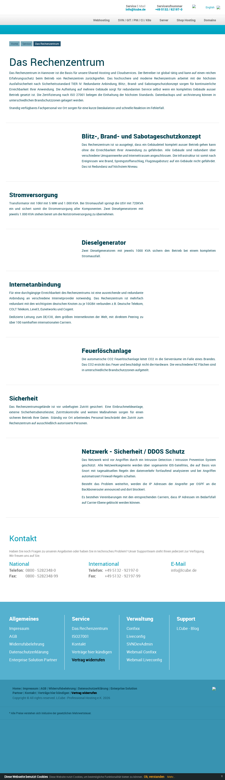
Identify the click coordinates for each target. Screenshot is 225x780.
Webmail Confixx (141, 651)
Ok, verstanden (154, 777)
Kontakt (79, 644)
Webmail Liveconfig (144, 659)
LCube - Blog (188, 628)
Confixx (133, 628)
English (210, 7)
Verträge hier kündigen (92, 651)
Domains (210, 20)
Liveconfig (136, 636)
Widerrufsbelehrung (26, 644)
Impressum (19, 628)
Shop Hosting (186, 20)
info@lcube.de (135, 9)
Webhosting (101, 20)
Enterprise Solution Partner (33, 659)
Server (164, 20)
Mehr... (171, 776)
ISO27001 (80, 636)
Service (26, 43)
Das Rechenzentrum (47, 43)
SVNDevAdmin (140, 644)
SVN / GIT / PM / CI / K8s (134, 20)
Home (14, 43)
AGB (13, 636)
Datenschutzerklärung (28, 651)
